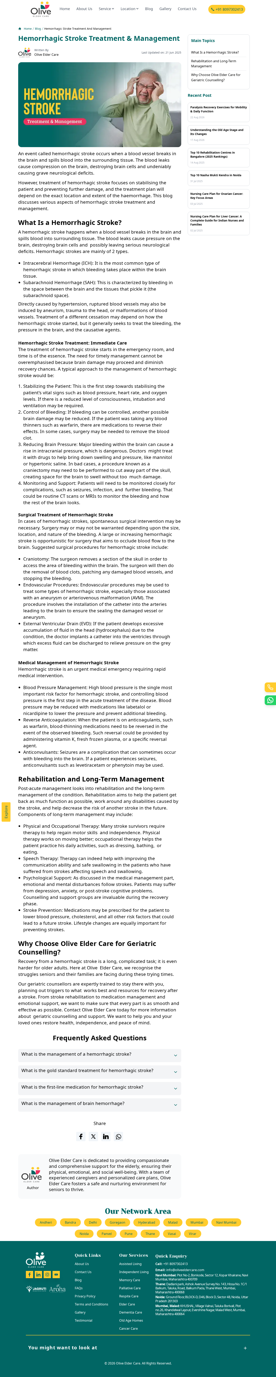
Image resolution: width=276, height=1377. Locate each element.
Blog (149, 8)
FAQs (79, 1288)
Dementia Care (130, 1312)
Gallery (165, 8)
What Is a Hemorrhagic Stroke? (215, 52)
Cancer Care (128, 1328)
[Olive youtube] (56, 1274)
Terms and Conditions (91, 1304)
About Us (84, 8)
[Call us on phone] (270, 687)
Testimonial (83, 1320)
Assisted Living (130, 1264)
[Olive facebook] (29, 1274)
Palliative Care (130, 1288)
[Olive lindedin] (38, 1274)
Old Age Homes (131, 1320)
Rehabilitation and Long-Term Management (213, 64)
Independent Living (134, 1272)
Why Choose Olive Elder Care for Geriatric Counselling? (216, 77)
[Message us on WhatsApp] (270, 700)
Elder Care (127, 1304)
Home (65, 8)
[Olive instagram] (47, 1274)
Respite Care (128, 1296)
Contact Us (187, 8)
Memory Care (129, 1280)
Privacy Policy (85, 1296)
